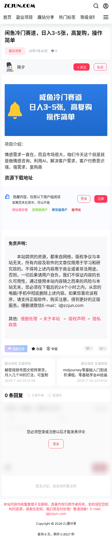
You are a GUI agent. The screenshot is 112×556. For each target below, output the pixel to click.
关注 (83, 67)
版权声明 (77, 318)
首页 (7, 17)
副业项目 (24, 17)
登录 (84, 199)
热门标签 (67, 17)
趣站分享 (46, 17)
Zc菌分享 (69, 524)
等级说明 (88, 17)
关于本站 (51, 318)
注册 (101, 199)
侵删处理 (29, 318)
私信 (100, 67)
